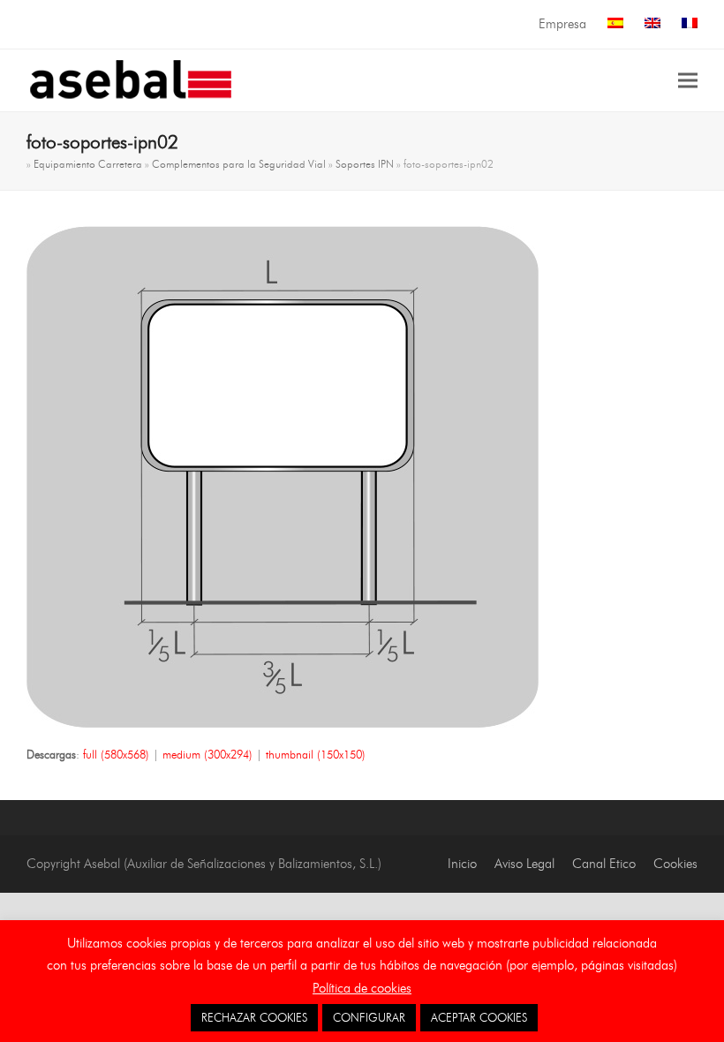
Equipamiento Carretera (88, 163)
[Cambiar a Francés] (690, 24)
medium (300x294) (207, 754)
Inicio (462, 864)
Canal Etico (604, 864)
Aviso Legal (524, 864)
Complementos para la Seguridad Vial (239, 163)
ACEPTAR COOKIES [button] (479, 1017)
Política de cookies (362, 988)
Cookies (675, 864)
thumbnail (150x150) (316, 754)
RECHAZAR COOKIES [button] (254, 1017)
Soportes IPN (365, 163)
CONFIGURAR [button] (369, 1017)
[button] (688, 79)
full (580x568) (116, 754)
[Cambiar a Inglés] (652, 24)
